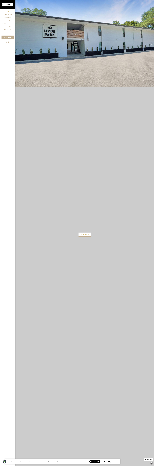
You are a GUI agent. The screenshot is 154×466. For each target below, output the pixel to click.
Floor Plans (7, 14)
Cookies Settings (105, 461)
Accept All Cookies (95, 461)
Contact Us (7, 29)
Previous (17, 43)
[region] (62, 461)
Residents (7, 26)
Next (151, 43)
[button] (7, 33)
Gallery (7, 20)
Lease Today (84, 234)
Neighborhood (7, 23)
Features (7, 17)
